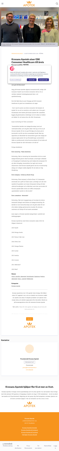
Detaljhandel (30, 276)
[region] (29, 74)
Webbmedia (30, 279)
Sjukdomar (37, 276)
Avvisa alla (32, 79)
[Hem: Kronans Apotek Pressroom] (29, 3)
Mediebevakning (7, 446)
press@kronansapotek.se (29, 367)
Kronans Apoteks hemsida (29, 428)
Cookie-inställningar (15, 79)
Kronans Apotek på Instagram (29, 430)
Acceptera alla (43, 79)
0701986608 (29, 370)
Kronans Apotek (16, 286)
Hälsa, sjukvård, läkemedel (19, 276)
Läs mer (29, 319)
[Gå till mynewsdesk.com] (7, 444)
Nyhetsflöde (47, 446)
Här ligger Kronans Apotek (29, 434)
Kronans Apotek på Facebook (29, 432)
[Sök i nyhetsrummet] (57, 3)
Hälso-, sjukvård (22, 279)
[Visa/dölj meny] (2, 3)
